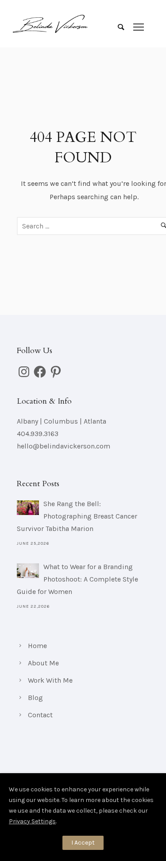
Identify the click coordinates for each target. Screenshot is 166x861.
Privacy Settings (32, 821)
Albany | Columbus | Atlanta (61, 421)
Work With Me (50, 680)
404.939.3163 (37, 433)
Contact (40, 715)
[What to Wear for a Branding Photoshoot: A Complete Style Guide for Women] (28, 570)
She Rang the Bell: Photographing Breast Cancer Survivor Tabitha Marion (77, 516)
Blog (35, 697)
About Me (43, 663)
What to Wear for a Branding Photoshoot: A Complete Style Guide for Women (77, 579)
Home (37, 645)
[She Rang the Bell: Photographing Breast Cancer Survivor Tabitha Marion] (28, 507)
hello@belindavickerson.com (63, 446)
